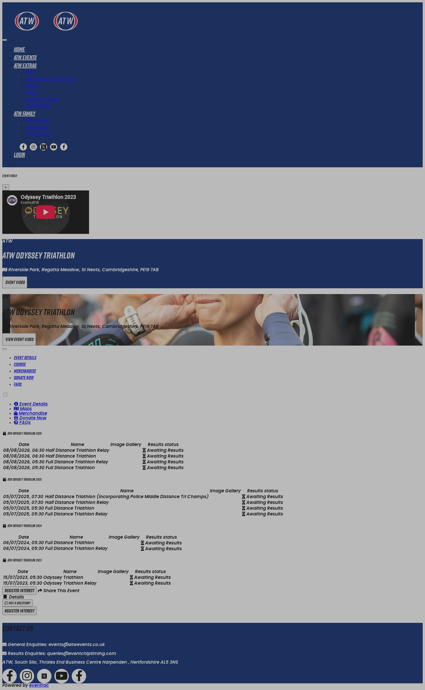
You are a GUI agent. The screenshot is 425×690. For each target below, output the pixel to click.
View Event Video (19, 339)
